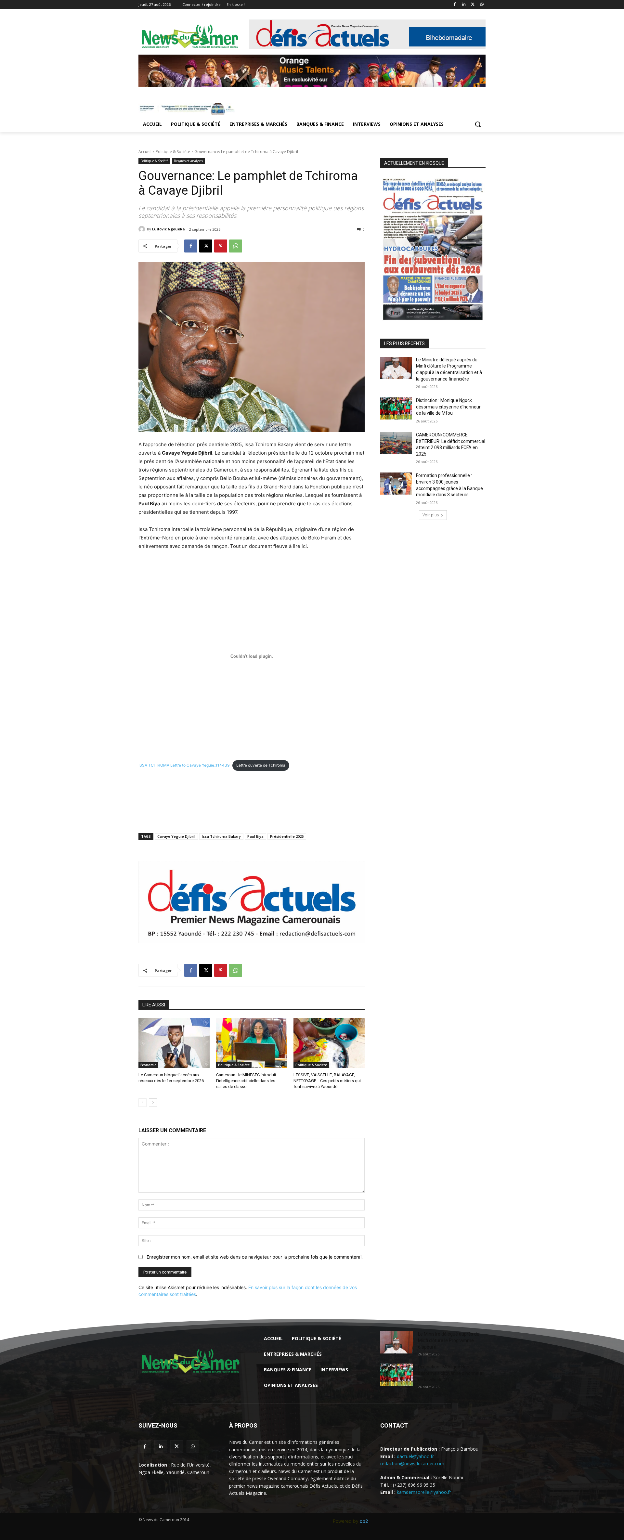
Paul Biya (255, 836)
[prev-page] (142, 1102)
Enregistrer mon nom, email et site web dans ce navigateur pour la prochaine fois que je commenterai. (255, 1257)
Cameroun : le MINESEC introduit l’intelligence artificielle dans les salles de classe (246, 1080)
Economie (148, 1065)
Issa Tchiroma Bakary (221, 836)
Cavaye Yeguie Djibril (176, 836)
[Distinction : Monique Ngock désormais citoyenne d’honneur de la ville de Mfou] (396, 408)
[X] (472, 4)
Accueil (144, 151)
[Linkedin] (464, 4)
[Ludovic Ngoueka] (142, 229)
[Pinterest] (220, 245)
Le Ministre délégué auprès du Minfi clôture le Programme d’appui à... (448, 1340)
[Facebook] (455, 4)
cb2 (364, 1521)
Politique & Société (173, 151)
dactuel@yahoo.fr (415, 1456)
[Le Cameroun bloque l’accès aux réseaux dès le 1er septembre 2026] (174, 1043)
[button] (478, 124)
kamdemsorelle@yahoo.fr (424, 1492)
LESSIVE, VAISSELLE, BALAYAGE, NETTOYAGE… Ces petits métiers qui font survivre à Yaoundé (327, 1080)
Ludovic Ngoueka (168, 228)
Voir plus (430, 515)
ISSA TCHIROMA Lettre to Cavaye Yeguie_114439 (183, 765)
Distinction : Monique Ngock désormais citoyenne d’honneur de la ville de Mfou (448, 407)
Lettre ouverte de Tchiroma (260, 765)
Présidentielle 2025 (287, 836)
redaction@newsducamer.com (412, 1463)
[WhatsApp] (482, 4)
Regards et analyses (188, 161)
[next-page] (153, 1102)
